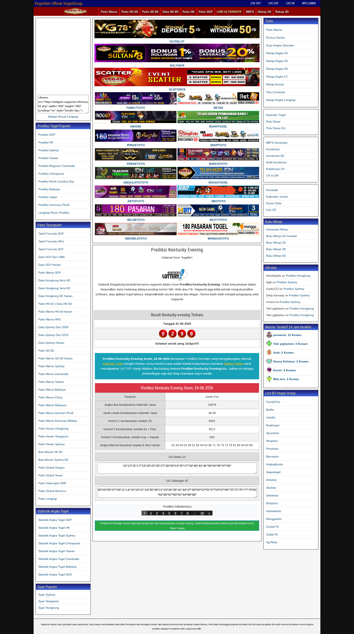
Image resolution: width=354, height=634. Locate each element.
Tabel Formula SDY (51, 249)
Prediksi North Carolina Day (56, 181)
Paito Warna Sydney (51, 366)
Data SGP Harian (49, 264)
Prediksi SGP (46, 134)
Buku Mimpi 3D (276, 249)
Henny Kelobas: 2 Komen (291, 361)
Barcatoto (272, 456)
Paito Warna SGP (49, 272)
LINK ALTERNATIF (229, 11)
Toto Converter (275, 92)
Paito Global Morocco (52, 491)
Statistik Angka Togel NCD (55, 574)
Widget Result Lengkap (63, 116)
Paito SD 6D (150, 11)
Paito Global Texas (50, 475)
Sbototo (271, 487)
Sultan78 (272, 534)
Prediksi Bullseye (49, 189)
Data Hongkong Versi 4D (54, 280)
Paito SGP (206, 11)
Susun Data (273, 203)
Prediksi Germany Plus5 (53, 204)
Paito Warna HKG (49, 319)
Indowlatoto (273, 511)
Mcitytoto (272, 503)
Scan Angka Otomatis (280, 45)
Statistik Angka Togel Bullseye (57, 566)
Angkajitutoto (274, 464)
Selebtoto (272, 495)
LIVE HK (290, 3)
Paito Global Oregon (51, 467)
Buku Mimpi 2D (276, 242)
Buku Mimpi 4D (276, 255)
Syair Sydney (46, 594)
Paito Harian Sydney (51, 444)
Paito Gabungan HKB (52, 483)
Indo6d (270, 417)
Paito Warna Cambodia (53, 374)
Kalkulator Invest (277, 196)
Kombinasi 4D (275, 155)
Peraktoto (272, 448)
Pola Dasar (273, 121)
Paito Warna (109, 11)
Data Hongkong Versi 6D (54, 288)
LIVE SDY (256, 3)
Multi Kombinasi (276, 162)
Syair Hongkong (48, 607)
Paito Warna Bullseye (52, 389)
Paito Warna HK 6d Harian (55, 311)
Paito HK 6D (129, 11)
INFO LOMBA (309, 3)
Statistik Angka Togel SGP (55, 520)
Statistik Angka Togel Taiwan (56, 551)
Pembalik (272, 190)
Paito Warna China (50, 397)
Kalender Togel (113, 363)
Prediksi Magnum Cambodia (56, 165)
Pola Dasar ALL (276, 128)
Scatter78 (272, 526)
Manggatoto (274, 518)
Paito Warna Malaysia (52, 405)
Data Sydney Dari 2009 (53, 327)
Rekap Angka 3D (277, 61)
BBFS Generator (277, 142)
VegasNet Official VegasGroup (58, 3)
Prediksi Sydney (48, 150)
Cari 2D (271, 209)
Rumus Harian (275, 37)
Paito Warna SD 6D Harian (55, 358)
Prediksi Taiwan (48, 158)
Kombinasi (273, 149)
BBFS (250, 11)
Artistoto (271, 480)
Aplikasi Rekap (233, 363)
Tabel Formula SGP (51, 233)
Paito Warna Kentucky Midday (57, 420)
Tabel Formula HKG (51, 241)
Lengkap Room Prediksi (53, 212)
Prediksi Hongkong (298, 275)
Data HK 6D (170, 11)
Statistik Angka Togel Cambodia (58, 559)
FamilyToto (273, 402)
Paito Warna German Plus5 (56, 413)
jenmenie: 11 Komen (287, 335)
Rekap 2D (264, 11)
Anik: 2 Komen (283, 352)
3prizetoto (272, 433)
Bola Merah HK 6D (50, 452)
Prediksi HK (45, 142)
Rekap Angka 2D (277, 53)
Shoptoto (272, 441)
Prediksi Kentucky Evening (177, 250)
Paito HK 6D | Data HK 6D (55, 303)
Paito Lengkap (47, 498)
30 (202, 513)
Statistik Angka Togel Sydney (56, 535)
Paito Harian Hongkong (53, 428)
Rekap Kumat (275, 84)
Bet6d (270, 409)
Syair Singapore (48, 601)
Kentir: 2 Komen (284, 370)
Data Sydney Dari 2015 (53, 335)
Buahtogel (272, 425)
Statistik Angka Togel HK (54, 527)
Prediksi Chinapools (51, 173)
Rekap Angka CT (277, 76)
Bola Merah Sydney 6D (53, 459)
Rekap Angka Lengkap (280, 100)
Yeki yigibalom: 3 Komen (290, 343)
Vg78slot (271, 542)
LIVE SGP (273, 3)
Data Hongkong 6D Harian (55, 296)
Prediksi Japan (47, 197)
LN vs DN (272, 175)
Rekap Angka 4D (277, 68)
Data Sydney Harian (51, 342)
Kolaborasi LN (275, 169)
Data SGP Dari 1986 (51, 257)
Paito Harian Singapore (53, 436)
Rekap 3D (282, 11)
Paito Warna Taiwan (51, 381)
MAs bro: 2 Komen (286, 379)
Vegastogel (273, 472)
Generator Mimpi (277, 229)
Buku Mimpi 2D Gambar (281, 236)
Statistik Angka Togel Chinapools (59, 543)
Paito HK (189, 11)
